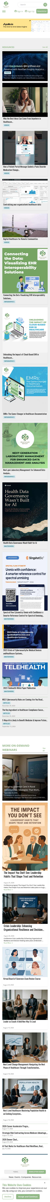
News (11, 1177)
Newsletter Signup (36, 1172)
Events (17, 1177)
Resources (36, 1177)
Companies (26, 1177)
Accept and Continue (28, 1196)
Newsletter (42, 11)
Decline (7, 1196)
